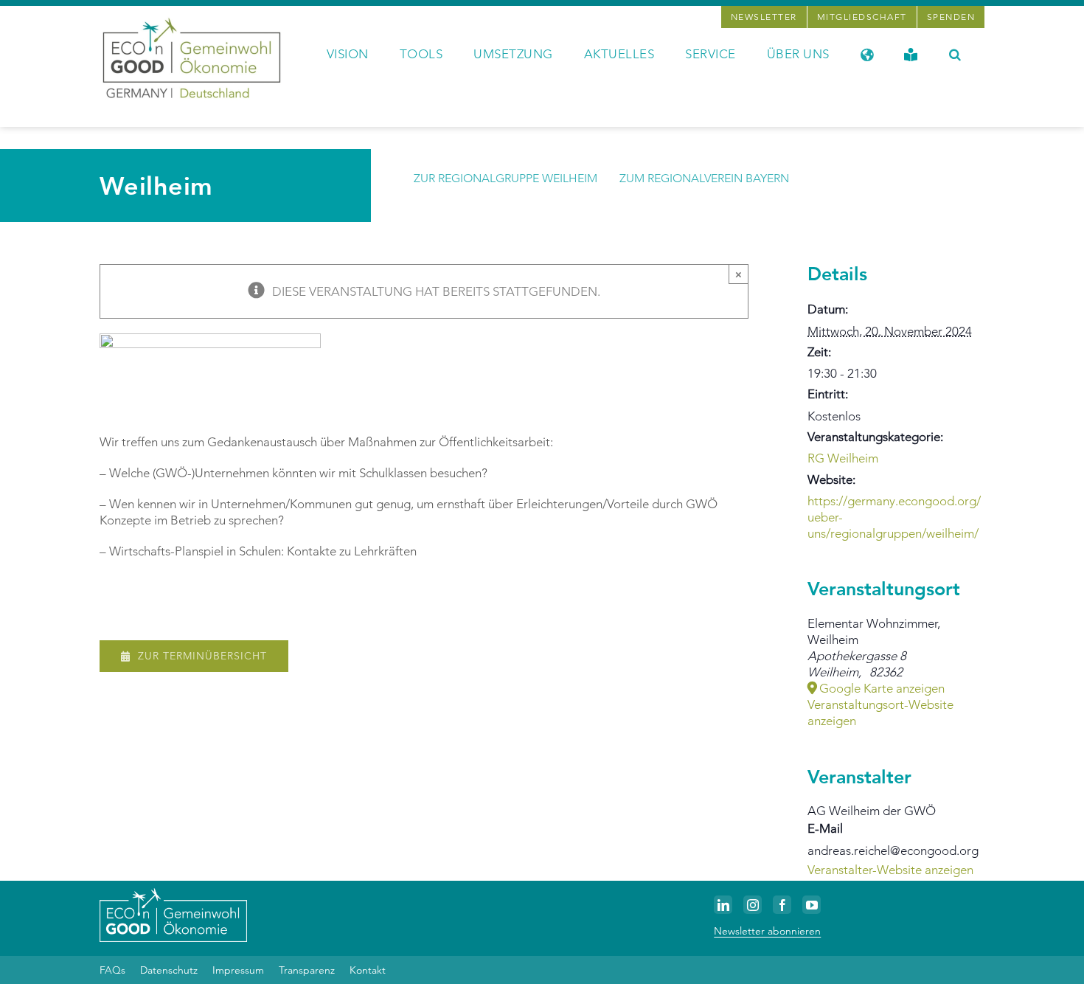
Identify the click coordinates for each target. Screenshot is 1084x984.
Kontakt (368, 970)
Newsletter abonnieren (767, 931)
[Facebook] (782, 904)
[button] (955, 53)
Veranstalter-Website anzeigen (890, 869)
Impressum (238, 970)
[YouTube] (811, 904)
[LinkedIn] (723, 904)
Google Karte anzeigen (882, 688)
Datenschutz (169, 970)
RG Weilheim (842, 458)
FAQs (112, 970)
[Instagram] (752, 904)
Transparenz (307, 970)
